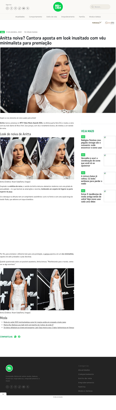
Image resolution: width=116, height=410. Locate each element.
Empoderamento (68, 16)
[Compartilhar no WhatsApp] (15, 336)
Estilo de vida (52, 16)
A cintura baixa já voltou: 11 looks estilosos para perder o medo (91, 180)
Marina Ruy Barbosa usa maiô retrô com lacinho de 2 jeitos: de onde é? (29, 325)
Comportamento (35, 16)
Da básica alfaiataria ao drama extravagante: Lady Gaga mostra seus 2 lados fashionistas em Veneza (39, 328)
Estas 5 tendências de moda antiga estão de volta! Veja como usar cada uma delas (91, 198)
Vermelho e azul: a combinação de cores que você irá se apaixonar (90, 162)
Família (82, 16)
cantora (47, 254)
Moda (2, 32)
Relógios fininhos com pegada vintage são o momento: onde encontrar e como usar (91, 144)
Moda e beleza (95, 16)
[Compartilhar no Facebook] (19, 336)
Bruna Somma (32, 32)
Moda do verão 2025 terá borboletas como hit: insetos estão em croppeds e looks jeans (35, 322)
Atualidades (20, 16)
